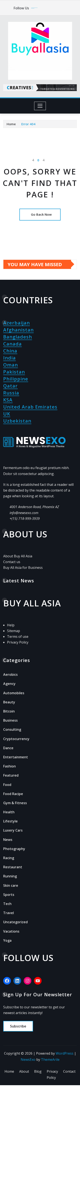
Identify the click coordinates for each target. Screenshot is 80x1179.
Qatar (10, 385)
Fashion (9, 766)
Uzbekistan (17, 420)
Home (11, 124)
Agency (9, 683)
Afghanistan (18, 329)
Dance (8, 748)
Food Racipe (13, 793)
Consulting (12, 729)
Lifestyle (10, 821)
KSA (8, 399)
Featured (11, 775)
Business (10, 720)
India (9, 357)
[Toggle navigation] (40, 106)
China (10, 350)
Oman (10, 364)
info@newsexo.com (24, 512)
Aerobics (10, 674)
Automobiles (13, 693)
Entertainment (15, 757)
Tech (7, 903)
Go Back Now (41, 214)
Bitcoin (9, 711)
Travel (8, 913)
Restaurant (12, 867)
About (24, 1071)
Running (10, 876)
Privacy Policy (52, 1074)
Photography (14, 848)
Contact (69, 1071)
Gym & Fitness (15, 803)
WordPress (64, 1053)
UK (6, 413)
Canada (12, 343)
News (7, 839)
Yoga (7, 940)
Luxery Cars (13, 830)
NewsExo (28, 1059)
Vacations (11, 931)
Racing (8, 858)
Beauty (9, 702)
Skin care (10, 885)
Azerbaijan (16, 322)
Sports (8, 894)
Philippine (15, 378)
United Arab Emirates (30, 406)
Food (7, 784)
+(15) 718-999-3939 (25, 518)
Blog (38, 1071)
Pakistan (14, 371)
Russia (11, 392)
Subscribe (18, 1026)
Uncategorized (15, 922)
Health (9, 812)
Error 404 (28, 124)
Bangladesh (17, 336)
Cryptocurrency (16, 738)
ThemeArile (50, 1059)
